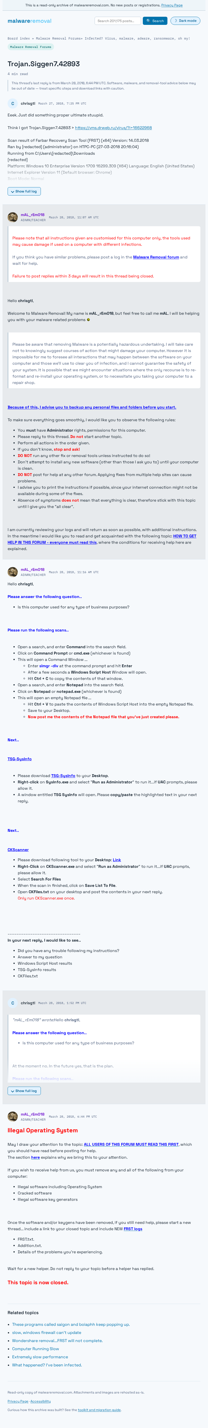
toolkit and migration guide (99, 1410)
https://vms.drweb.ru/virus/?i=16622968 (113, 127)
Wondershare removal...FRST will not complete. (57, 1340)
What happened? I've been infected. (47, 1365)
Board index (19, 38)
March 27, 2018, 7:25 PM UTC (62, 103)
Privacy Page (172, 5)
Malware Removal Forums (58, 38)
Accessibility (40, 1401)
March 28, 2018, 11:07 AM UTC (74, 217)
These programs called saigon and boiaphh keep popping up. (71, 1324)
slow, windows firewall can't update (46, 1332)
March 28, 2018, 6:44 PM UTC (73, 1116)
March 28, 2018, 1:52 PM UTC (62, 1003)
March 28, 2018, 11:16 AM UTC (74, 572)
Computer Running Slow (35, 1348)
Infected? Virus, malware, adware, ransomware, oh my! (137, 38)
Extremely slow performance (40, 1357)
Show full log (26, 191)
